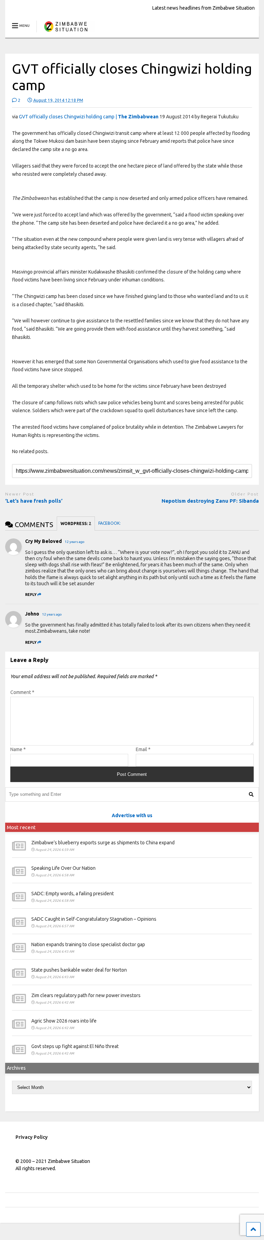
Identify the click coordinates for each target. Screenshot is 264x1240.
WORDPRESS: (75, 523)
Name (18, 749)
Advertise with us (132, 815)
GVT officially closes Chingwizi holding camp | (88, 116)
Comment (22, 692)
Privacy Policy (31, 1137)
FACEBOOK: (110, 523)
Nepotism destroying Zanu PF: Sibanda (210, 501)
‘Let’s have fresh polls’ (34, 501)
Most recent (21, 827)
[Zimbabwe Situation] (65, 33)
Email (143, 749)
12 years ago (75, 542)
